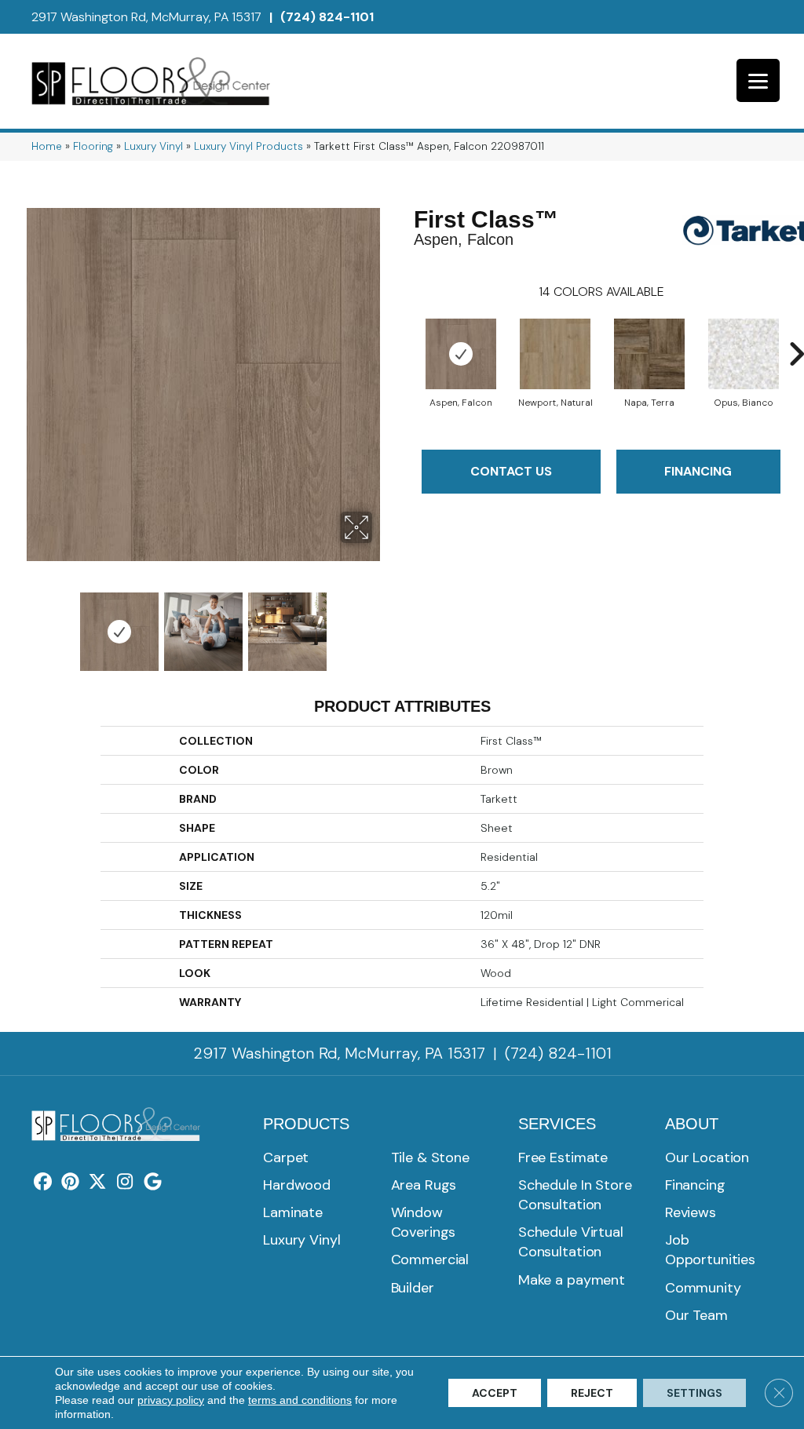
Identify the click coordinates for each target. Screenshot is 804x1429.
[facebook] (42, 1182)
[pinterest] (70, 1182)
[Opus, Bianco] (743, 354)
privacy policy (170, 1400)
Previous (23, 624)
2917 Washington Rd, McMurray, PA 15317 (146, 17)
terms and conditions (300, 1400)
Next (382, 624)
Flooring (93, 146)
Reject (592, 1393)
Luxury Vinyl (153, 146)
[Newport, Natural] (555, 354)
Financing (698, 471)
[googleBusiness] (152, 1182)
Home (46, 146)
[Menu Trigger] (758, 80)
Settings (694, 1393)
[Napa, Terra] (649, 354)
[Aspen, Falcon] (461, 354)
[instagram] (125, 1182)
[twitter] (97, 1182)
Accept (494, 1393)
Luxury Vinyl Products (248, 146)
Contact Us (511, 471)
